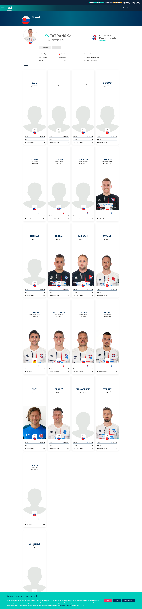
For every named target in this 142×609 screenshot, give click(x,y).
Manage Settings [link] (65, 605)
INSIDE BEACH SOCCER (69, 8)
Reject (117, 600)
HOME (17, 8)
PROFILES (44, 8)
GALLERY (118, 2)
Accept (108, 600)
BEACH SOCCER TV (97, 2)
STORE (109, 2)
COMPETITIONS (26, 8)
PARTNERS (52, 8)
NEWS (59, 8)
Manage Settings (128, 600)
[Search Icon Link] (123, 8)
